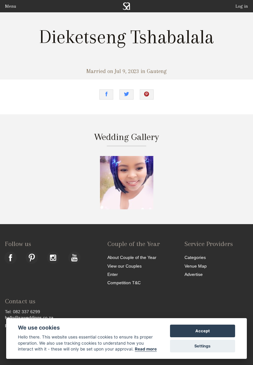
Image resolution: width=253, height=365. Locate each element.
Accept (202, 331)
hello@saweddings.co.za (29, 317)
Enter (112, 274)
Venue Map (196, 266)
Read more (146, 349)
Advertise (194, 274)
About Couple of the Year (131, 257)
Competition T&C (124, 282)
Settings (202, 346)
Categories (195, 257)
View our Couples (124, 266)
